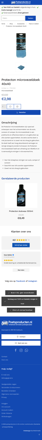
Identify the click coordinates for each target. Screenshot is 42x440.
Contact (22, 337)
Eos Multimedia (36, 431)
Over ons (4, 360)
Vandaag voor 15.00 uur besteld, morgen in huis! (22, 301)
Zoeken (30, 18)
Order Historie (6, 413)
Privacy (4, 397)
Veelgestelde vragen (8, 384)
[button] (2, 2)
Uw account (5, 407)
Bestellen (22, 112)
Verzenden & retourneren (10, 387)
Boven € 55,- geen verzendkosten (22, 293)
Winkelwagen (6, 416)
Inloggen (4, 403)
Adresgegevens (7, 378)
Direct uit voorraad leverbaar (23, 310)
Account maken (7, 410)
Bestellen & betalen (8, 391)
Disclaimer (37, 424)
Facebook (20, 281)
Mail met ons (22, 343)
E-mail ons (5, 375)
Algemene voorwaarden (10, 394)
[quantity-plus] (17, 106)
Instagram (32, 281)
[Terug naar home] (21, 2)
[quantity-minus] (10, 106)
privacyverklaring (7, 427)
